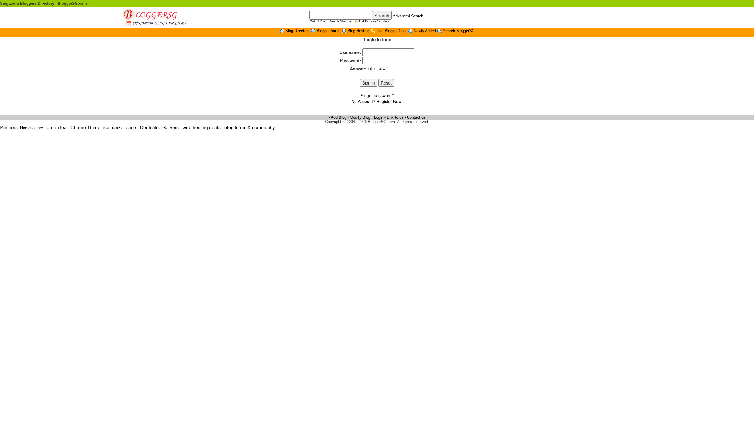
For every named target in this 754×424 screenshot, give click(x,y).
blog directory (31, 128)
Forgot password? (377, 95)
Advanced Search (408, 16)
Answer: (358, 69)
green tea (57, 127)
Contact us (416, 117)
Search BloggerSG (459, 31)
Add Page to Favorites (373, 21)
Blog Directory (298, 31)
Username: (350, 52)
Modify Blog (360, 117)
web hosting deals (202, 127)
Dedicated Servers (159, 127)
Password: (350, 60)
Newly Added (425, 31)
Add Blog (338, 117)
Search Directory (340, 21)
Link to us (395, 117)
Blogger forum (329, 31)
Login (378, 117)
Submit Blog (318, 21)
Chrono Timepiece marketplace (103, 127)
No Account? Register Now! (377, 101)
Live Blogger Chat (392, 31)
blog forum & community (249, 127)
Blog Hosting (359, 31)
